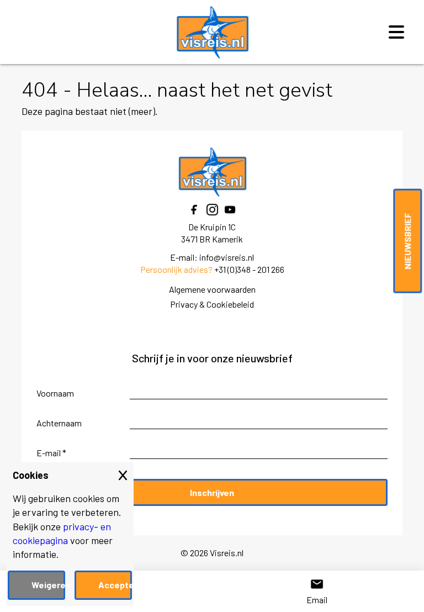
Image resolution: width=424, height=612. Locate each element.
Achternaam (59, 423)
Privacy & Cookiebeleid (212, 304)
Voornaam (55, 393)
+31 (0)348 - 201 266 (249, 269)
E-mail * (51, 452)
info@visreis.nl (226, 257)
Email (316, 599)
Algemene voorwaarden (212, 289)
